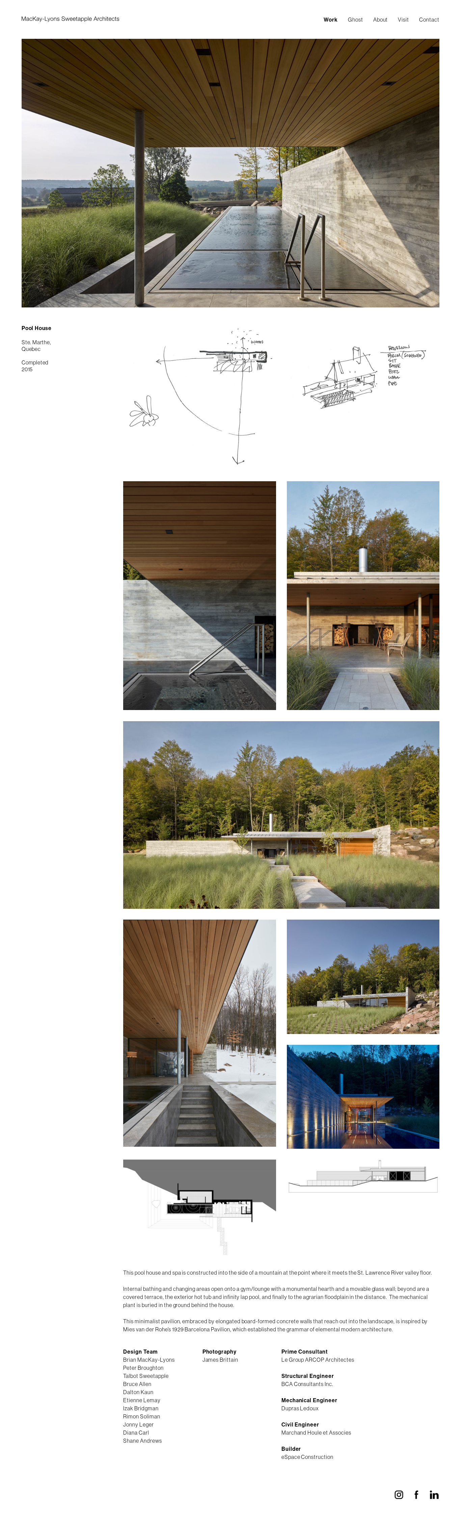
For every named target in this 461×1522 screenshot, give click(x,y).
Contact (429, 19)
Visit (403, 19)
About (380, 19)
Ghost (355, 19)
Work (331, 19)
